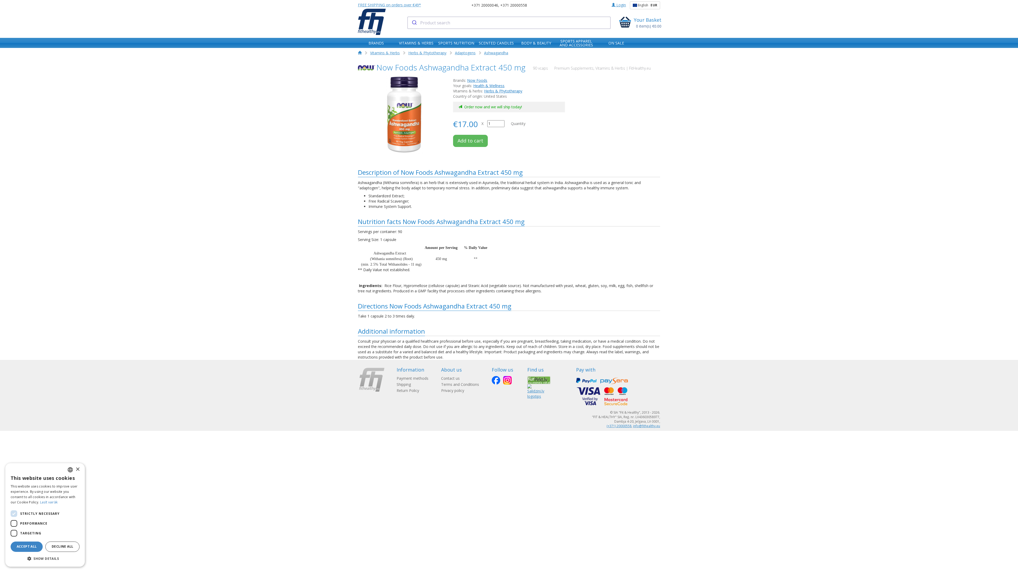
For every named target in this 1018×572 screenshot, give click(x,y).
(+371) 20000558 (619, 426)
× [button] (78, 469)
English (647, 5)
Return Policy (408, 390)
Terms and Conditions (460, 384)
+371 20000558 (513, 5)
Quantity (518, 123)
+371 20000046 (484, 5)
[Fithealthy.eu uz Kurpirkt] (539, 379)
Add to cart (470, 140)
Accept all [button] (27, 546)
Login (620, 4)
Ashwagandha (496, 52)
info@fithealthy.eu (646, 426)
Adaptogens (465, 52)
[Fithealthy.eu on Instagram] (507, 380)
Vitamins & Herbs (385, 52)
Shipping (404, 384)
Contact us (450, 378)
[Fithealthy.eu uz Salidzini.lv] (535, 391)
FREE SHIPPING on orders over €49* (389, 4)
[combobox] (509, 23)
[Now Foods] (366, 68)
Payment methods (412, 378)
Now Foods (477, 80)
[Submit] (414, 23)
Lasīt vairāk (49, 502)
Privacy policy (452, 390)
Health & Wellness (488, 85)
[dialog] (45, 515)
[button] (45, 558)
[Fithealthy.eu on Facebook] (496, 380)
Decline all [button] (62, 546)
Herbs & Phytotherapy (427, 52)
